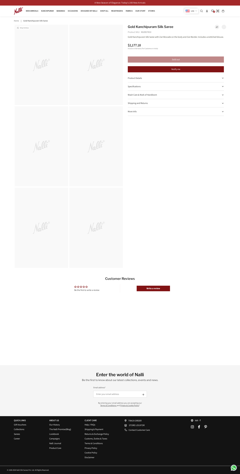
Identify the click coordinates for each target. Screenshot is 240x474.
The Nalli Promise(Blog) (60, 429)
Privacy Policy (91, 448)
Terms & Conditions (108, 405)
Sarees (17, 434)
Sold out (176, 59)
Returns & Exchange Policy (97, 434)
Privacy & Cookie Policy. (129, 405)
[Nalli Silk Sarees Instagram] (192, 427)
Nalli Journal (55, 443)
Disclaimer (89, 457)
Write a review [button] (153, 288)
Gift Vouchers (20, 424)
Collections (19, 429)
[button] (208, 420)
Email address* (99, 387)
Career (17, 438)
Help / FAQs (90, 424)
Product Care (55, 448)
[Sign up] (143, 394)
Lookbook (54, 434)
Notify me (175, 69)
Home (16, 20)
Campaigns (54, 438)
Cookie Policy (91, 452)
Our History (54, 424)
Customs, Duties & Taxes (96, 438)
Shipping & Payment (94, 429)
